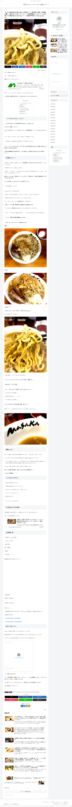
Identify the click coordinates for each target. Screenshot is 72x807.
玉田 (59, 23)
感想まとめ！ (22, 106)
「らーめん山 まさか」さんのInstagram (13, 621)
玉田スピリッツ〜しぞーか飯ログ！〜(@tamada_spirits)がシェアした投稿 (18, 671)
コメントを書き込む (25, 791)
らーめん (7, 692)
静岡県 (38, 692)
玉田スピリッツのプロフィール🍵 (57, 802)
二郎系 (31, 692)
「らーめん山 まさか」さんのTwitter (12, 618)
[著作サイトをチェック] (22, 706)
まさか (20, 692)
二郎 (27, 692)
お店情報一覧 (22, 111)
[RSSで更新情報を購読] (29, 706)
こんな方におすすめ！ (24, 108)
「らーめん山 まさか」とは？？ (60, 152)
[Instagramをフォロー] (24, 706)
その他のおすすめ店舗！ (24, 109)
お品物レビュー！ (23, 104)
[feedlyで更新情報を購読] (27, 706)
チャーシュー (15, 692)
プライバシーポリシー (46, 802)
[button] (43, 67)
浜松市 (11, 692)
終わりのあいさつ (23, 113)
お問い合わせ (66, 802)
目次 (24, 100)
